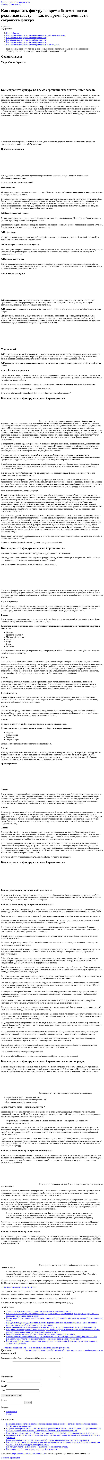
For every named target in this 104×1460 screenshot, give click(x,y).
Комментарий (7, 1377)
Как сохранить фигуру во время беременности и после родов (32, 44)
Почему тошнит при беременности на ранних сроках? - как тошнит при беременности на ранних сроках (51, 1336)
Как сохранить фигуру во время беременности (26, 37)
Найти (28, 1402)
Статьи (9, 1414)
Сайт (3, 1391)
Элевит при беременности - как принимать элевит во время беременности (38, 1311)
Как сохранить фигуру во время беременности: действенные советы (35, 35)
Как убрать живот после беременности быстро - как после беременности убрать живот (43, 1339)
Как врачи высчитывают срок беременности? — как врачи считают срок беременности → (64, 1350)
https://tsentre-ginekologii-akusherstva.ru (28, 1453)
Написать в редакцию (10, 1458)
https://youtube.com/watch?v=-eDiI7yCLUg (19, 1287)
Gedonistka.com (12, 33)
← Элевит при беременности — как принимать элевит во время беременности (35, 1348)
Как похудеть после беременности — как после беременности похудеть (37, 1447)
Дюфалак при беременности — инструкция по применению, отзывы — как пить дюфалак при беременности (53, 1428)
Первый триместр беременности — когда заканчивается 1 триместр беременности (41, 1431)
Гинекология (11, 1411)
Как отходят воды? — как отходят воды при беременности (31, 1449)
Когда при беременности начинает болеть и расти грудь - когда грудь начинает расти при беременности (51, 1327)
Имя (3, 1381)
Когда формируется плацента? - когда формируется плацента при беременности (40, 1334)
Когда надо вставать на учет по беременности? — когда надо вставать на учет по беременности (47, 1440)
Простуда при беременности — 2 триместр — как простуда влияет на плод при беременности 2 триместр (52, 1433)
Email (4, 1386)
